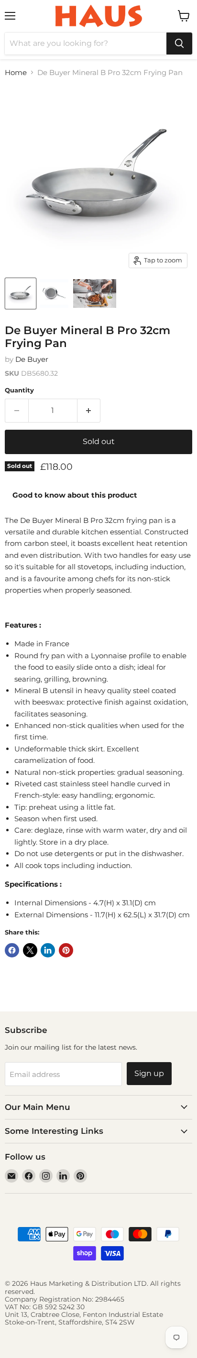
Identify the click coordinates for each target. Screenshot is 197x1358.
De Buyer (31, 359)
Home (16, 72)
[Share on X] (30, 950)
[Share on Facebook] (12, 950)
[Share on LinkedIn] (48, 950)
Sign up (149, 1073)
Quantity (19, 390)
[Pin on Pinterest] (66, 950)
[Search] (179, 43)
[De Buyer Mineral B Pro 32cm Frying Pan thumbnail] (20, 293)
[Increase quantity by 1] (89, 411)
